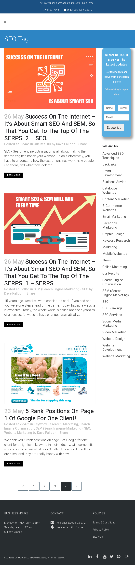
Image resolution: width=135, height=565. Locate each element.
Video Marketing (114, 332)
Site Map (98, 536)
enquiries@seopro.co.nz (71, 522)
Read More (13, 175)
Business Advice (114, 182)
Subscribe (114, 128)
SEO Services (112, 315)
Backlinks (109, 164)
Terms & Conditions (104, 522)
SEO (85, 289)
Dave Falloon (65, 144)
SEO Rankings (112, 308)
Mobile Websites (114, 254)
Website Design (113, 339)
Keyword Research (48, 424)
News (106, 260)
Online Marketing (114, 267)
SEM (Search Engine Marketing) (57, 289)
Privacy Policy (101, 529)
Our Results (42, 144)
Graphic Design (113, 234)
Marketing (70, 424)
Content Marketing (115, 199)
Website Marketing (18, 433)
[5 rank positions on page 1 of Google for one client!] (50, 373)
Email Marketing (114, 217)
